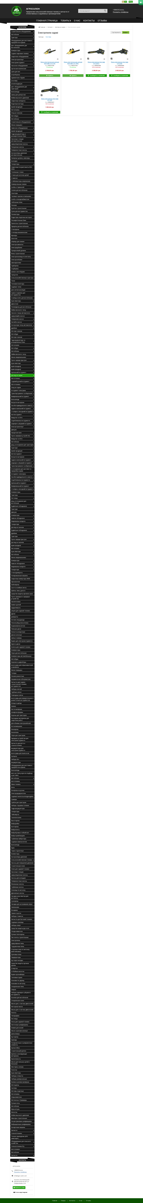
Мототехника (15, 384)
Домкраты (14, 617)
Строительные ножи (18, 866)
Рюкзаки (14, 205)
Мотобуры (14, 116)
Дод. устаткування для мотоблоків (18, 502)
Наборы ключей (16, 689)
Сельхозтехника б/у (17, 1146)
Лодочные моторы (17, 104)
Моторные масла (17, 1007)
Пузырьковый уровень (18, 250)
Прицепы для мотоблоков (20, 226)
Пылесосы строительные (19, 223)
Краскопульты (16, 1059)
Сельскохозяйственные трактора (22, 278)
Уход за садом (16, 387)
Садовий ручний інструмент (20, 381)
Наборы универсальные (19, 1079)
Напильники (15, 907)
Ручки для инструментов (19, 211)
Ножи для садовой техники (20, 869)
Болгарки (14, 161)
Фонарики (14, 910)
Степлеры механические (19, 232)
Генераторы (15, 164)
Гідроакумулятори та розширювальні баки (18, 341)
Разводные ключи (17, 695)
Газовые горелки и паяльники (21, 196)
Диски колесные (16, 635)
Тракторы (14, 495)
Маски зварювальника (18, 357)
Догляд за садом (16, 375)
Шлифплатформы (17, 712)
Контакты (89, 20)
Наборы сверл (16, 925)
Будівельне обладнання (19, 506)
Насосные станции (17, 872)
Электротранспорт (17, 59)
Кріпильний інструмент (18, 372)
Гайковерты (15, 814)
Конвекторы (15, 854)
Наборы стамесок (17, 916)
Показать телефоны (120, 12)
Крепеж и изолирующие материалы (19, 1055)
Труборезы (14, 266)
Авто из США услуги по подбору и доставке (21, 774)
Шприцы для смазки (17, 241)
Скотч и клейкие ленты (18, 588)
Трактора (14, 37)
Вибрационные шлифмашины (21, 1124)
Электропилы (15, 940)
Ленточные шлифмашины (19, 1025)
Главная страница (47, 20)
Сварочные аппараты (18, 101)
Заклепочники (15, 602)
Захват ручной (16, 605)
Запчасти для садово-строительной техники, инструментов (19, 684)
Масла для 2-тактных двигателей (22, 1003)
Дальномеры (15, 1034)
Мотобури (14, 334)
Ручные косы (15, 1103)
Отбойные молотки (17, 971)
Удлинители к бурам (18, 78)
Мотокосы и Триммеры (19, 1100)
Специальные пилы (17, 986)
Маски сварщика (16, 125)
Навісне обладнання (18, 518)
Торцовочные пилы (17, 946)
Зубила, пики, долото (18, 591)
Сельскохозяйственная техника (21, 860)
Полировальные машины (19, 576)
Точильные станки (17, 172)
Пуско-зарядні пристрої (19, 360)
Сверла (13, 989)
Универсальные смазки (18, 184)
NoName (14, 756)
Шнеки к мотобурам (18, 272)
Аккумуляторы (16, 762)
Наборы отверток (17, 1076)
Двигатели (14, 304)
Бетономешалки (16, 726)
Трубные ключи (16, 692)
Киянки (13, 706)
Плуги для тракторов (18, 735)
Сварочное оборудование (20, 56)
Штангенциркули (16, 84)
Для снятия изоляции (18, 290)
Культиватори (16, 363)
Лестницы (14, 498)
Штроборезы (15, 75)
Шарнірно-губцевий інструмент (21, 424)
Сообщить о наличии (97, 75)
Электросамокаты (17, 244)
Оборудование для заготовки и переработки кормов (21, 41)
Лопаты (13, 1013)
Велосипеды (15, 92)
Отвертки (14, 968)
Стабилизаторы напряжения (20, 181)
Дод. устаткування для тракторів (22, 445)
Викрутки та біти (16, 417)
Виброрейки (15, 823)
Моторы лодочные (17, 1091)
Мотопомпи (15, 345)
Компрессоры (15, 50)
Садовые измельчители (19, 842)
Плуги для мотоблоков (18, 653)
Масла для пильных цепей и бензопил (20, 1063)
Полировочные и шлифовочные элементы (21, 1044)
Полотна (14, 1070)
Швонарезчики (16, 263)
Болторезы (15, 827)
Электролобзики (16, 260)
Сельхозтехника (16, 1133)
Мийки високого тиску (18, 310)
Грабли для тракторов (18, 802)
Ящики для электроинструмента (21, 641)
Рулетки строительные (18, 208)
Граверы (14, 799)
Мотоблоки (15, 34)
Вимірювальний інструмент (20, 396)
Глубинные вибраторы (18, 839)
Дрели (13, 614)
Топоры (13, 673)
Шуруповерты (15, 608)
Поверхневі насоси (17, 319)
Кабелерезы (15, 585)
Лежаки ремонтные (17, 676)
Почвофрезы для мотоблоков (21, 307)
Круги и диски (15, 644)
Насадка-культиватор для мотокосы (19, 897)
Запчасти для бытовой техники (21, 919)
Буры (12, 848)
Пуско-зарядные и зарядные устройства (20, 598)
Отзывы (102, 20)
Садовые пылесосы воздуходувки (22, 796)
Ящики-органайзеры (17, 974)
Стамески (14, 178)
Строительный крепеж (18, 1051)
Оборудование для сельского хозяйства (21, 1142)
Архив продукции (16, 107)
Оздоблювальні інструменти (20, 421)
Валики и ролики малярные (20, 1082)
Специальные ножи (17, 1000)
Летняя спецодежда (17, 620)
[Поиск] (105, 10)
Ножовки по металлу (18, 983)
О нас (77, 20)
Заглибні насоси (16, 322)
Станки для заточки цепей (20, 175)
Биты (13, 787)
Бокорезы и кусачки (17, 790)
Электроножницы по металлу (21, 257)
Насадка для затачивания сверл (21, 904)
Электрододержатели (18, 793)
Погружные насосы (17, 147)
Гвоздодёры (15, 1016)
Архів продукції (16, 366)
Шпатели (14, 238)
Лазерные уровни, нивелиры (20, 158)
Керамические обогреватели (20, 679)
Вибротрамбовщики (18, 836)
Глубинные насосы (17, 887)
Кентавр (48, 37)
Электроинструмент (18, 62)
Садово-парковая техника (20, 53)
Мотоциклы (15, 1085)
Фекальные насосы (17, 884)
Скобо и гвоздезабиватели (20, 199)
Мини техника (15, 784)
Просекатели (15, 582)
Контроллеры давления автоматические (19, 154)
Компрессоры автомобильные (21, 656)
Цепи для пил (15, 72)
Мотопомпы (15, 110)
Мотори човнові (16, 331)
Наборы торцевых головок (20, 805)
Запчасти (14, 1130)
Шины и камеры (16, 638)
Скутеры (14, 1088)
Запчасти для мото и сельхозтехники (18, 744)
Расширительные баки (18, 220)
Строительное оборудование (21, 31)
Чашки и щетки (16, 913)
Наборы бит (15, 759)
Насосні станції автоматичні (20, 313)
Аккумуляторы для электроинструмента (18, 749)
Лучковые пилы (16, 954)
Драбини (14, 328)
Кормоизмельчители (18, 626)
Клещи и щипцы (16, 703)
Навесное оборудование (19, 128)
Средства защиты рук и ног (20, 928)
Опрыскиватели (16, 1097)
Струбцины (14, 269)
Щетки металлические (18, 69)
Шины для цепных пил (18, 95)
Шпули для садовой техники (20, 611)
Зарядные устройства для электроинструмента (19, 739)
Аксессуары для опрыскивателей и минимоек (22, 666)
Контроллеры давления (19, 857)
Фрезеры (14, 235)
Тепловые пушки (16, 977)
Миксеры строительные (19, 1118)
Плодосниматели (17, 931)
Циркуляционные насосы (19, 144)
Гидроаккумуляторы (18, 808)
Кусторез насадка (17, 960)
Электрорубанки (16, 247)
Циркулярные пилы (17, 943)
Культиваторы (16, 301)
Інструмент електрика (18, 390)
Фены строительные (18, 253)
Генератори (15, 524)
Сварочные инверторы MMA (20, 579)
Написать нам (20, 1187)
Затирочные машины (18, 1127)
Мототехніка (15, 378)
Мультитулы (15, 1109)
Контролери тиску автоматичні (21, 325)
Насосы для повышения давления (22, 863)
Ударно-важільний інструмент (21, 408)
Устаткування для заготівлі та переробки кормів (21, 470)
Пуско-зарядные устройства (20, 436)
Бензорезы (14, 729)
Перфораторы (16, 957)
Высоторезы (15, 820)
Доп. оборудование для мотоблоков (19, 46)
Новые (125, 32)
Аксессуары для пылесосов (20, 753)
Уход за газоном (16, 113)
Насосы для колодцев (18, 878)
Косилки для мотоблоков (19, 997)
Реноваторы (15, 214)
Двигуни (14, 430)
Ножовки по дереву (17, 980)
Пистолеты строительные (20, 937)
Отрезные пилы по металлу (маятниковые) (20, 950)
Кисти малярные (16, 709)
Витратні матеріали (17, 402)
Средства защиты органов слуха (22, 594)
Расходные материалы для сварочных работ (20, 719)
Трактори (14, 448)
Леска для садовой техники (20, 1022)
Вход (130, 2)
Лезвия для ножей (17, 1028)
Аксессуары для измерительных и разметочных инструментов (22, 699)
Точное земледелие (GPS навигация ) (19, 1137)
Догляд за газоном (17, 527)
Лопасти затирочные (18, 632)
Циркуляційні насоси (18, 316)
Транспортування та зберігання (21, 393)
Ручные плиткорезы (17, 934)
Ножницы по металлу (18, 890)
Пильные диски (16, 629)
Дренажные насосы (17, 893)
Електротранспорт (17, 427)
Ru (123, 2)
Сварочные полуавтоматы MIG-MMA (21, 168)
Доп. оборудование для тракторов (19, 88)
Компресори (15, 515)
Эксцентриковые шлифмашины (21, 1121)
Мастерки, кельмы (17, 1067)
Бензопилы (14, 732)
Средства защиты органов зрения (20, 964)
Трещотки (14, 275)
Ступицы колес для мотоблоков (21, 298)
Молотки (14, 1112)
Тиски (13, 281)
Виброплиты (15, 830)
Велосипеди (15, 399)
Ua (125, 2)
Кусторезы (14, 1037)
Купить (50, 75)
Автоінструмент (16, 414)
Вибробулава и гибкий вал (20, 833)
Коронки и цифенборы (18, 662)
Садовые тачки (16, 287)
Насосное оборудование (19, 65)
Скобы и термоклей (17, 187)
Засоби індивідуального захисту (21, 405)
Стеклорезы (15, 229)
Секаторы (14, 193)
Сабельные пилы (16, 202)
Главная (54, 1200)
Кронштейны (15, 1048)
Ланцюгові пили (16, 433)
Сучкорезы (14, 901)
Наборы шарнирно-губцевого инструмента (21, 993)
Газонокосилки (16, 817)
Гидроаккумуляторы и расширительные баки (18, 135)
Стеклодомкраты (17, 573)
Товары (65, 20)
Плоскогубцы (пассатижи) (19, 623)
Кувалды (14, 1040)
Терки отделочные (17, 851)
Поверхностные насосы (19, 150)
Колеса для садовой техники (20, 647)
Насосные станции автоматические (17, 140)
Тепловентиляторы (17, 284)
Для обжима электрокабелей (21, 723)
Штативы (14, 81)
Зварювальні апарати (18, 521)
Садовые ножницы (17, 922)
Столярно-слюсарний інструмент (22, 411)
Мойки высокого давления (20, 98)
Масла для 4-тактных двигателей (22, 1010)
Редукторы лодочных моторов (21, 217)
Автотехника (15, 781)
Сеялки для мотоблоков (19, 190)
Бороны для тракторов (19, 715)
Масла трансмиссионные (19, 1031)
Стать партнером (21, 1192)
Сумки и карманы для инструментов (18, 294)
